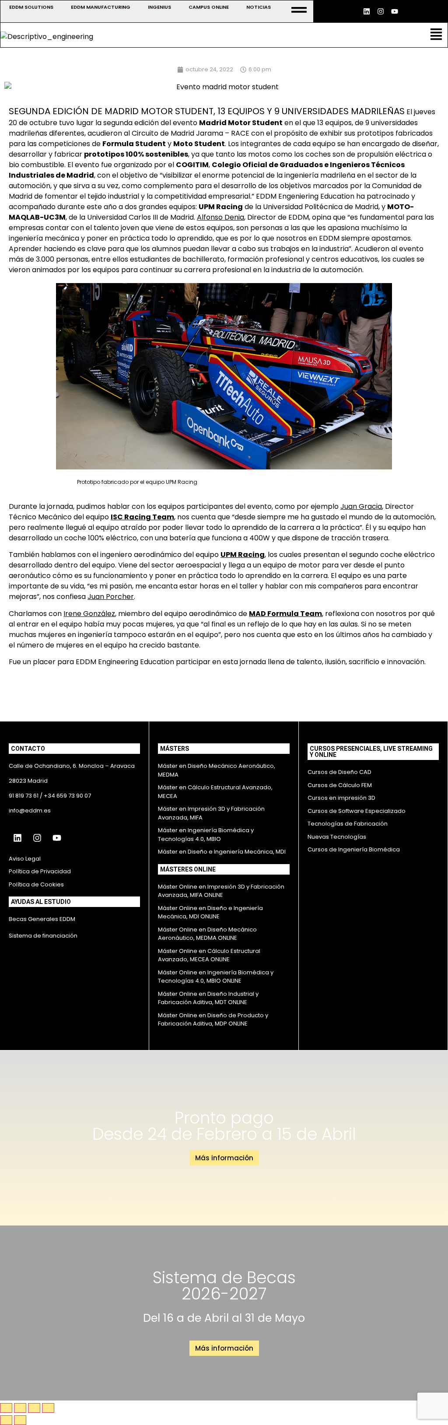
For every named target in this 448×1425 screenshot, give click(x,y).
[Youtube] (395, 11)
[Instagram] (381, 11)
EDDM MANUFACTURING (100, 7)
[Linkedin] (367, 11)
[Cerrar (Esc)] (48, 1408)
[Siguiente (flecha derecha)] (20, 1420)
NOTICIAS (258, 7)
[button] (436, 35)
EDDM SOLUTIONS (31, 7)
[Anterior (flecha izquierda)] (6, 1420)
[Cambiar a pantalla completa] (20, 1408)
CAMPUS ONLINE (209, 7)
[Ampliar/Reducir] (6, 1408)
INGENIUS (159, 7)
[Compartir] (34, 1408)
